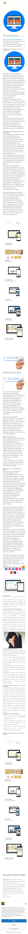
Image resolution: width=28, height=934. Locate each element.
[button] (26, 904)
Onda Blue (8, 319)
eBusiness (18, 373)
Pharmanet (8, 243)
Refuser (14, 925)
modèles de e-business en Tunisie (12, 372)
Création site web (14, 36)
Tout (9, 222)
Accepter (14, 921)
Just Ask (7, 299)
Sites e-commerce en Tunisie (10, 35)
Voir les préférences (14, 929)
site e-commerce (15, 39)
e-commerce (22, 36)
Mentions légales (18, 932)
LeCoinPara (8, 280)
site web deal (6, 595)
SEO (6, 281)
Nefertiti (7, 260)
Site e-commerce (18, 223)
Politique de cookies (10, 932)
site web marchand (14, 610)
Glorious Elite (9, 338)
